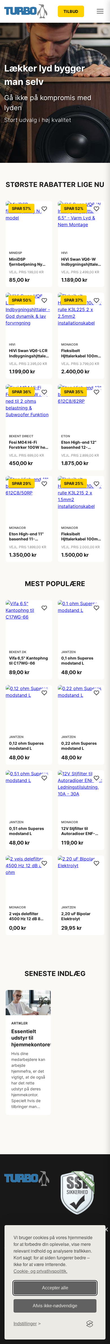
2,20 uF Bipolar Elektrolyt (76, 916)
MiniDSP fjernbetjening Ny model (25, 264)
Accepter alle (55, 1287)
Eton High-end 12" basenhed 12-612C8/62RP (78, 447)
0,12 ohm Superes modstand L (26, 746)
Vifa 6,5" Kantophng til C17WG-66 (28, 660)
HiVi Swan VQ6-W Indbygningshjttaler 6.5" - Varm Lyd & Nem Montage (80, 267)
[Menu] (100, 11)
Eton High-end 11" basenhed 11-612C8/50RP (26, 538)
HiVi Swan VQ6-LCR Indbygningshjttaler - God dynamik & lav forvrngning (28, 358)
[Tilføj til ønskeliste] (44, 209)
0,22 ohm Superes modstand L (79, 746)
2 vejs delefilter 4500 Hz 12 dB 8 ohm (24, 918)
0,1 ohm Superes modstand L (77, 660)
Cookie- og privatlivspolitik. (40, 1271)
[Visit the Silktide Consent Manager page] (89, 1324)
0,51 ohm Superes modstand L (26, 831)
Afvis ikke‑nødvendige (55, 1305)
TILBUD (70, 11)
